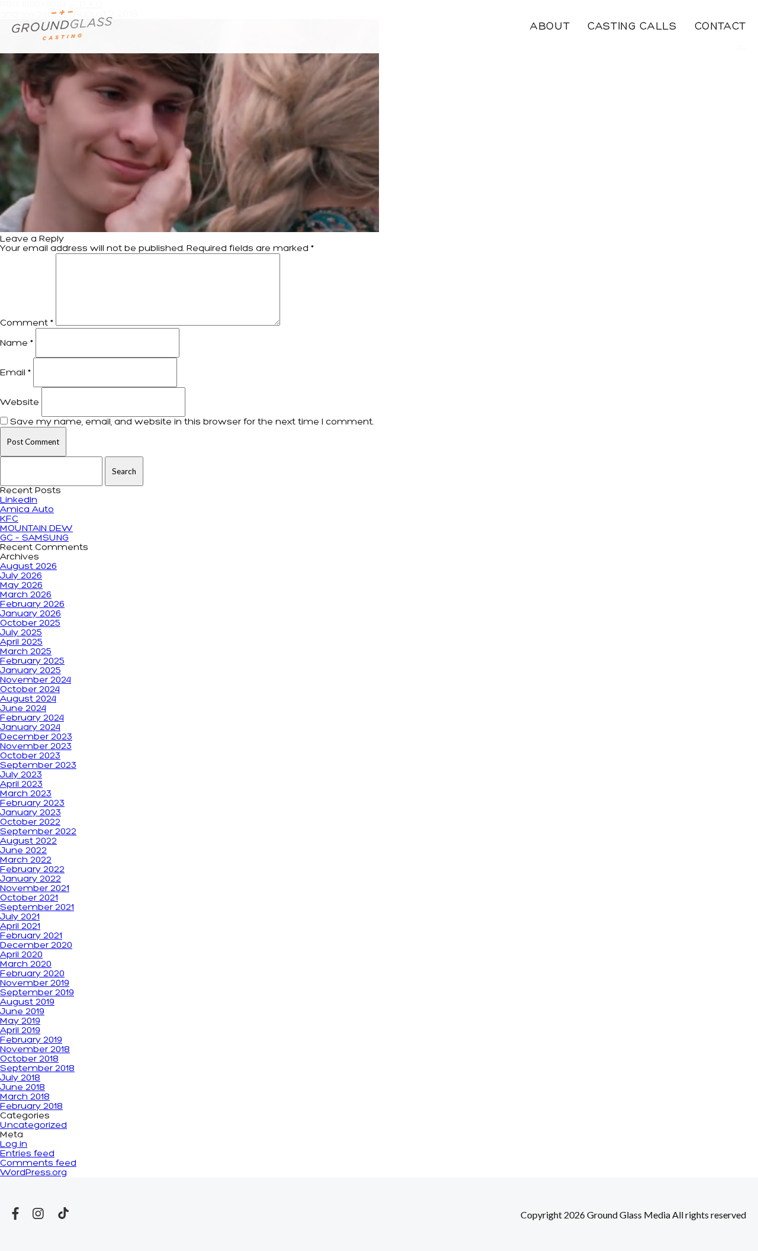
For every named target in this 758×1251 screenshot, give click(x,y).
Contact (720, 27)
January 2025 (30, 671)
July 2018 (20, 1078)
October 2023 (30, 756)
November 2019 (34, 983)
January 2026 (30, 614)
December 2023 (36, 737)
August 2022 (28, 841)
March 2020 (26, 964)
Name (16, 343)
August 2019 (27, 1002)
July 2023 (21, 775)
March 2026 (26, 595)
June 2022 (23, 851)
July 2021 (20, 917)
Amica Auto (27, 509)
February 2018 (31, 1106)
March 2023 (26, 794)
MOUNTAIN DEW (36, 528)
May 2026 (21, 585)
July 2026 (21, 576)
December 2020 (36, 945)
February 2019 (31, 1040)
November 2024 (35, 680)
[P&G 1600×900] (189, 229)
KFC (9, 519)
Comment (26, 323)
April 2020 (21, 955)
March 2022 (26, 860)
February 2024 (32, 718)
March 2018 (25, 1097)
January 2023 (30, 813)
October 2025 (30, 623)
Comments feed (38, 1163)
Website (19, 402)
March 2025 (26, 652)
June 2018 (22, 1087)
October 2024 (30, 689)
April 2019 (20, 1030)
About (550, 27)
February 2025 (32, 661)
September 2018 (37, 1068)
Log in (13, 1144)
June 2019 (22, 1012)
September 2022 (38, 832)
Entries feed (27, 1154)
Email (15, 373)
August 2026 (28, 566)
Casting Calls (631, 27)
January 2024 (30, 727)
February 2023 (32, 803)
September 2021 (37, 907)
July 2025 (21, 633)
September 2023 (38, 765)
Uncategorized (33, 1125)
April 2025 (21, 642)
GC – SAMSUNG (34, 538)
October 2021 (29, 898)
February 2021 (31, 936)
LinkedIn (18, 500)
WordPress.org (33, 1173)
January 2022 (30, 879)
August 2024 (28, 699)
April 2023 (21, 784)
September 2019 (37, 993)
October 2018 (29, 1059)
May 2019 (20, 1021)
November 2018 (35, 1049)
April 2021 (20, 926)
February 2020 (32, 974)
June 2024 (23, 708)
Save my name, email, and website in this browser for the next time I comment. (192, 422)
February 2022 (32, 869)
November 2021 (34, 888)
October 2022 (30, 822)
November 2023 (36, 746)
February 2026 (32, 604)
